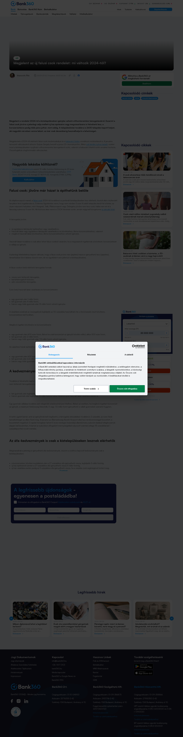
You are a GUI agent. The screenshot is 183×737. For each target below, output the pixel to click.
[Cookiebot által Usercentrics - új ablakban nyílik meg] (134, 346)
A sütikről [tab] (129, 355)
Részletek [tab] (91, 355)
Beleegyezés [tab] (54, 355)
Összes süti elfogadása (127, 389)
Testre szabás (90, 389)
